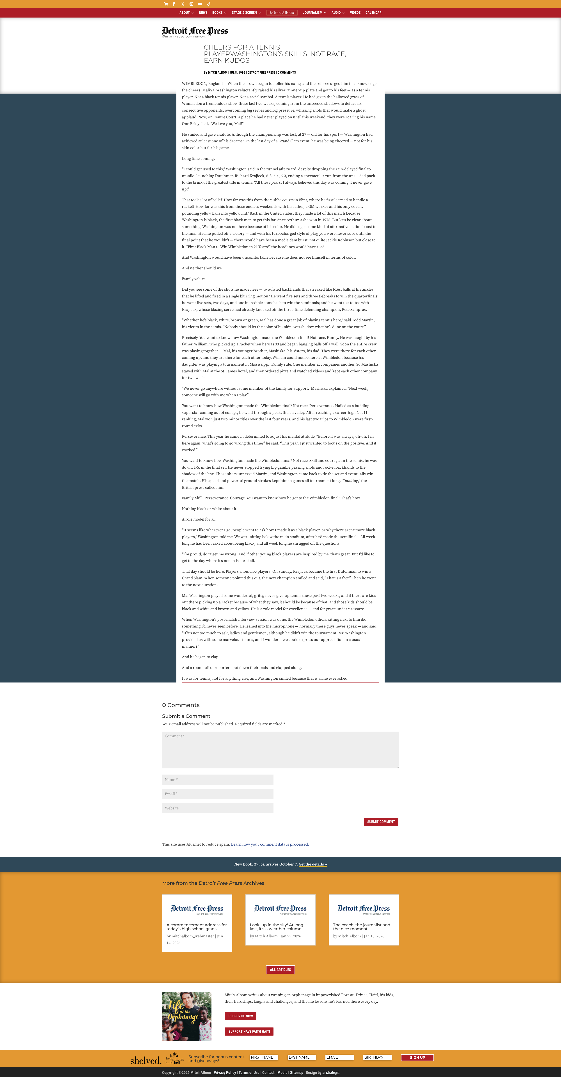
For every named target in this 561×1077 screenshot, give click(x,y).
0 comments (287, 73)
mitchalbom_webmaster (193, 936)
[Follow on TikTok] (208, 3)
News (203, 13)
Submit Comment (381, 822)
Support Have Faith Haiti (249, 1031)
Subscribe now (241, 1016)
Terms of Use (249, 1072)
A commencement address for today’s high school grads (197, 926)
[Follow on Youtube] (200, 3)
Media (282, 1072)
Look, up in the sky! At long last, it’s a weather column (276, 926)
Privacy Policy (225, 1072)
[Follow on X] (182, 3)
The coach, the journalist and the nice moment (361, 926)
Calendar (374, 13)
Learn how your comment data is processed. (270, 844)
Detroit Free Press (261, 73)
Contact (268, 1072)
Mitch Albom (217, 73)
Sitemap (296, 1072)
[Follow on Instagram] (191, 3)
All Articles (280, 970)
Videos (355, 13)
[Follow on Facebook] (173, 3)
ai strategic (330, 1072)
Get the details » (313, 864)
